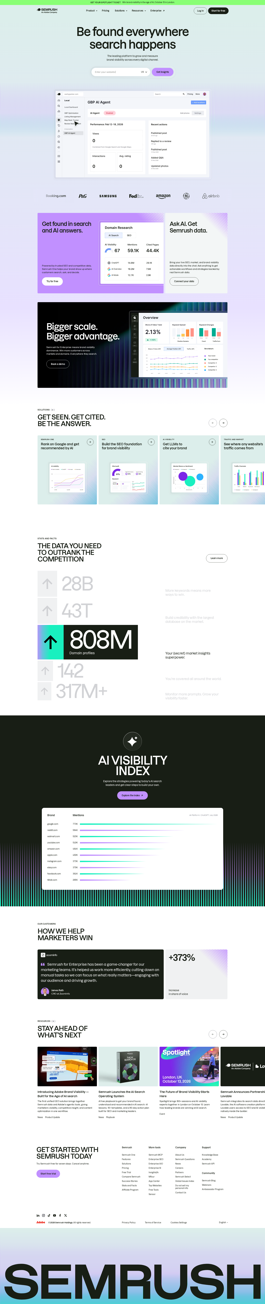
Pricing (105, 10)
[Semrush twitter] (65, 1215)
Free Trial (126, 1172)
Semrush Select (183, 1177)
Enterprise (155, 10)
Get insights (162, 72)
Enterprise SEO (156, 1159)
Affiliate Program (130, 1190)
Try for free (52, 281)
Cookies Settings (179, 1223)
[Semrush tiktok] (49, 1215)
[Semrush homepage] (46, 10)
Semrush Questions (185, 1159)
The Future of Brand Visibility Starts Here (184, 1094)
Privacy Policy (129, 1223)
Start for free (218, 11)
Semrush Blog (208, 1181)
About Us (179, 1155)
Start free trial (48, 1173)
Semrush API (208, 1164)
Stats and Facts (129, 1185)
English (222, 1222)
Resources (137, 10)
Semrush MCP (156, 1155)
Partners (179, 1172)
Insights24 (153, 1172)
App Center (154, 1181)
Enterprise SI (155, 1168)
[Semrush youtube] (54, 1215)
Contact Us (180, 1193)
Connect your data (184, 281)
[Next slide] (223, 423)
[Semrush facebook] (60, 1215)
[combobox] (117, 72)
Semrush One (128, 1155)
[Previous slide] (213, 423)
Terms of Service (153, 1223)
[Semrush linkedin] (38, 1215)
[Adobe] (40, 1222)
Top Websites (155, 1185)
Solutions (120, 10)
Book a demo (58, 364)
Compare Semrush (131, 1177)
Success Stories (130, 1181)
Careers (179, 1168)
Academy (206, 1159)
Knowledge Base (210, 1155)
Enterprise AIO (156, 1164)
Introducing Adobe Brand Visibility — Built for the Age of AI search (63, 1094)
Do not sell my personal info (182, 1186)
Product (90, 10)
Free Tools (154, 1190)
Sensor (152, 1194)
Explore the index (131, 795)
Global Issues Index (184, 1181)
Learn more (217, 558)
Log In (200, 11)
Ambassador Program (212, 1189)
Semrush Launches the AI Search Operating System (122, 1094)
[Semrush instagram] (43, 1215)
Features (126, 1159)
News (178, 1164)
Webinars (206, 1185)
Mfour (152, 1177)
